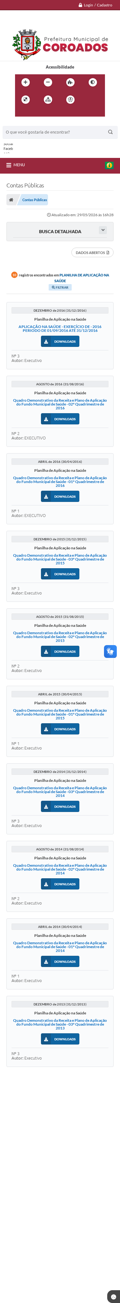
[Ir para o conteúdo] (88, 99)
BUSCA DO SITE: (21, 123)
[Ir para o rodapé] (49, 113)
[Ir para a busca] (35, 113)
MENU (19, 164)
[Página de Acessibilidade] (70, 100)
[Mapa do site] (48, 100)
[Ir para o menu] (21, 113)
